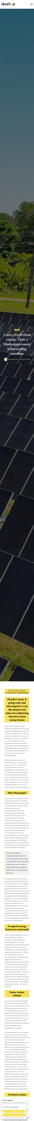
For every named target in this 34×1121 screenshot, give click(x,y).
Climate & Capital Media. (18, 692)
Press (17, 330)
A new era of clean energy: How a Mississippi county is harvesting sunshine (17, 344)
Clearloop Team (14, 359)
